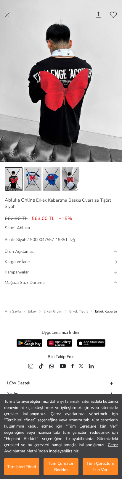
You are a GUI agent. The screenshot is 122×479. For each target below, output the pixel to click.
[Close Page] (7, 14)
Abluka (23, 228)
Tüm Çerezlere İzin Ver (100, 466)
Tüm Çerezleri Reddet (61, 466)
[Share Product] (98, 15)
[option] (14, 179)
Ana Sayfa (13, 311)
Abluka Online (20, 200)
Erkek (32, 311)
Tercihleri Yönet (21, 467)
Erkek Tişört (78, 311)
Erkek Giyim (53, 311)
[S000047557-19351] (73, 240)
